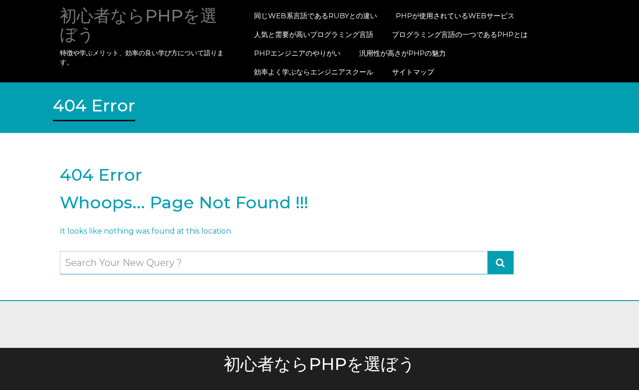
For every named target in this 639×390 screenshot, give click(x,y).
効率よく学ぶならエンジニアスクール (313, 71)
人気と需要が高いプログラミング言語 (313, 34)
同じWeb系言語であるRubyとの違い (315, 15)
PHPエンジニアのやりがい (297, 53)
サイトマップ (413, 71)
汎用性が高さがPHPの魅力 (402, 53)
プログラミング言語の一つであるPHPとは (460, 34)
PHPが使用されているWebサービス (455, 15)
